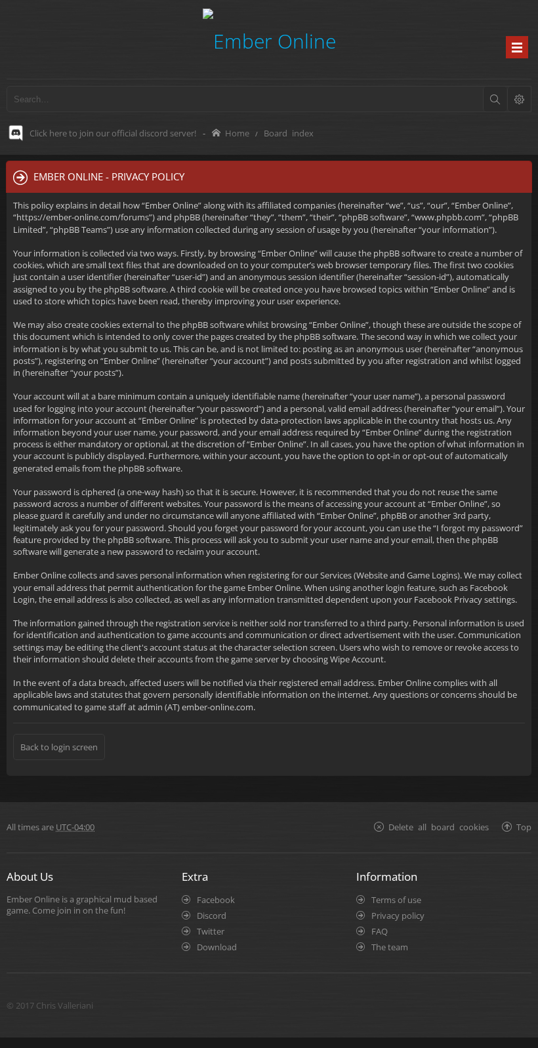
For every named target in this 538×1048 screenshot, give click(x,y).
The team (389, 947)
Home (237, 133)
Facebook (216, 900)
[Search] (495, 99)
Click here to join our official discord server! (113, 133)
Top (523, 826)
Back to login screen (59, 747)
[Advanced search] (519, 99)
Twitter (210, 931)
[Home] (269, 39)
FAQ (379, 931)
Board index (289, 133)
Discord (211, 915)
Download (217, 947)
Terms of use (396, 900)
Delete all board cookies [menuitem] (438, 826)
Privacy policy (397, 915)
